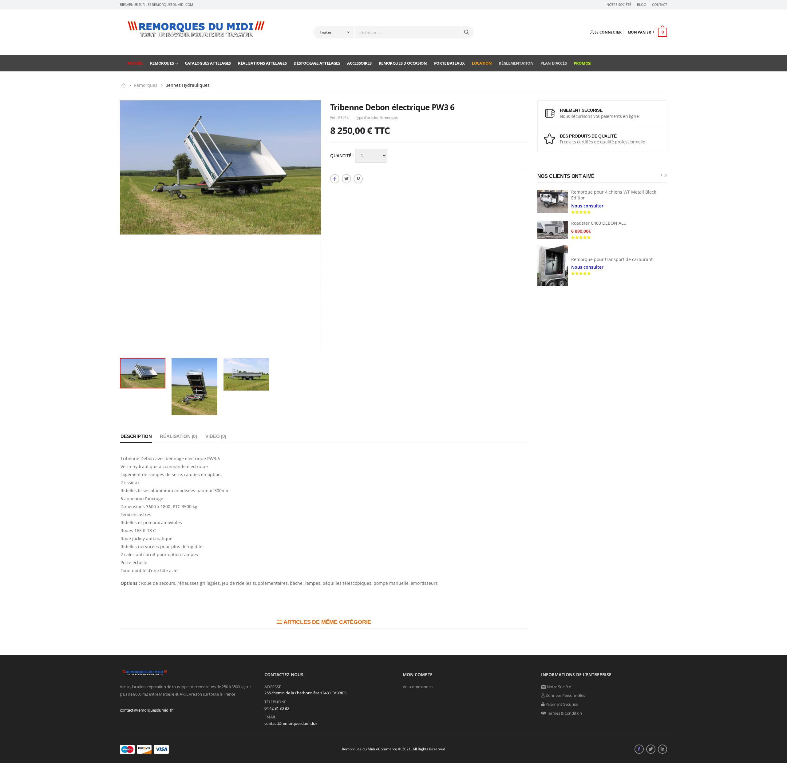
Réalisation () (178, 436)
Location (482, 63)
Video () (215, 436)
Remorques (162, 63)
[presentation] (661, 175)
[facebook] (334, 178)
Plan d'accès (553, 63)
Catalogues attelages (208, 63)
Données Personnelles (565, 695)
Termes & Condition (564, 713)
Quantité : (342, 156)
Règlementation (516, 63)
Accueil (135, 63)
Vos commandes (417, 686)
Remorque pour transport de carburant (612, 259)
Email (270, 717)
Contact (659, 4)
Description (136, 436)
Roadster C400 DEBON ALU (599, 223)
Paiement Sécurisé (561, 704)
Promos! (582, 63)
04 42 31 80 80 (276, 708)
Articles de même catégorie (326, 622)
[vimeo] (358, 178)
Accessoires (359, 63)
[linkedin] (662, 749)
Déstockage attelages (317, 63)
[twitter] (346, 178)
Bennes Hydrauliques (187, 85)
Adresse (272, 687)
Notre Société (619, 4)
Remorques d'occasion (403, 63)
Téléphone (275, 702)
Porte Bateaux (449, 63)
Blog (641, 4)
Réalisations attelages (262, 63)
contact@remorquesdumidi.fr (146, 710)
